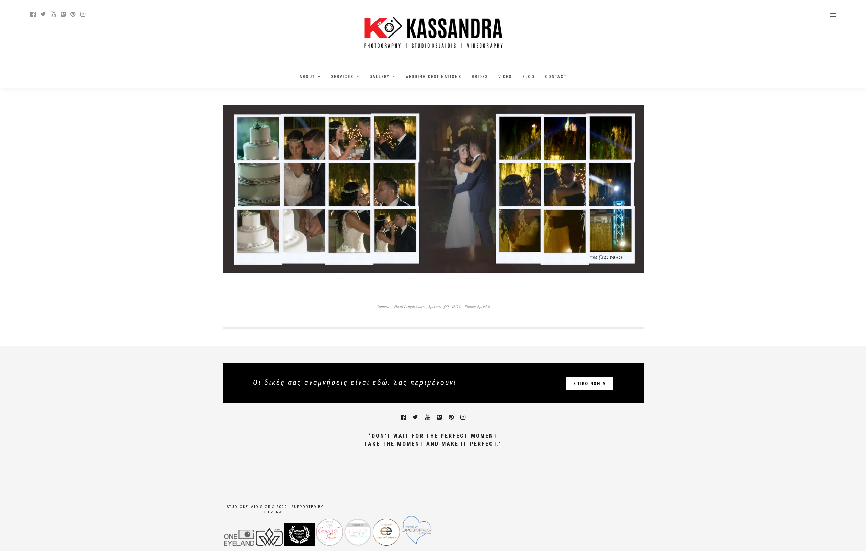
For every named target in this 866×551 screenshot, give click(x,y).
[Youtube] (53, 14)
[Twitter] (415, 417)
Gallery (379, 76)
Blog (528, 76)
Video (505, 76)
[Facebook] (403, 417)
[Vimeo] (63, 14)
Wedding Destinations (433, 76)
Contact (556, 76)
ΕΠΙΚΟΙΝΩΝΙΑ (589, 383)
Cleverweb (275, 512)
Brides (480, 76)
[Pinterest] (72, 14)
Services (342, 76)
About (307, 76)
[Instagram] (82, 14)
